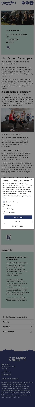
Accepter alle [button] (18, 217)
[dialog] (17, 203)
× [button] (31, 179)
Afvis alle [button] (18, 222)
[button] (17, 226)
